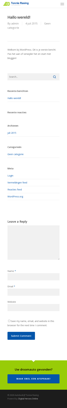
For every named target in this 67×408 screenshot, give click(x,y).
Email (11, 286)
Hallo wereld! (14, 98)
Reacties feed (14, 189)
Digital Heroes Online (28, 398)
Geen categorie (15, 154)
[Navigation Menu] (62, 4)
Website (11, 301)
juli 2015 (11, 132)
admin (15, 23)
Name (11, 271)
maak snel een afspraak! (33, 378)
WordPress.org (15, 196)
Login (10, 175)
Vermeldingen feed (17, 182)
